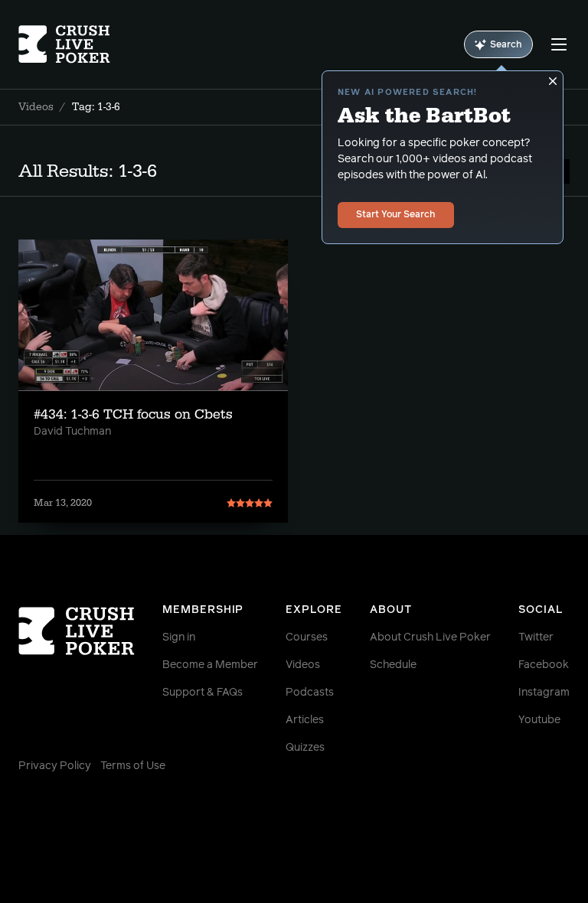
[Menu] (559, 44)
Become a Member (210, 665)
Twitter (536, 637)
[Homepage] (64, 44)
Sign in (178, 637)
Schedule (393, 665)
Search (506, 45)
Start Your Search (396, 215)
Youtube (539, 720)
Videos (36, 107)
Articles (305, 720)
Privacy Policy (54, 766)
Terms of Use (132, 766)
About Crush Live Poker (430, 637)
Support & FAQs (202, 692)
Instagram (544, 692)
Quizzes (305, 747)
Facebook (543, 665)
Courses (307, 637)
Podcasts (310, 692)
